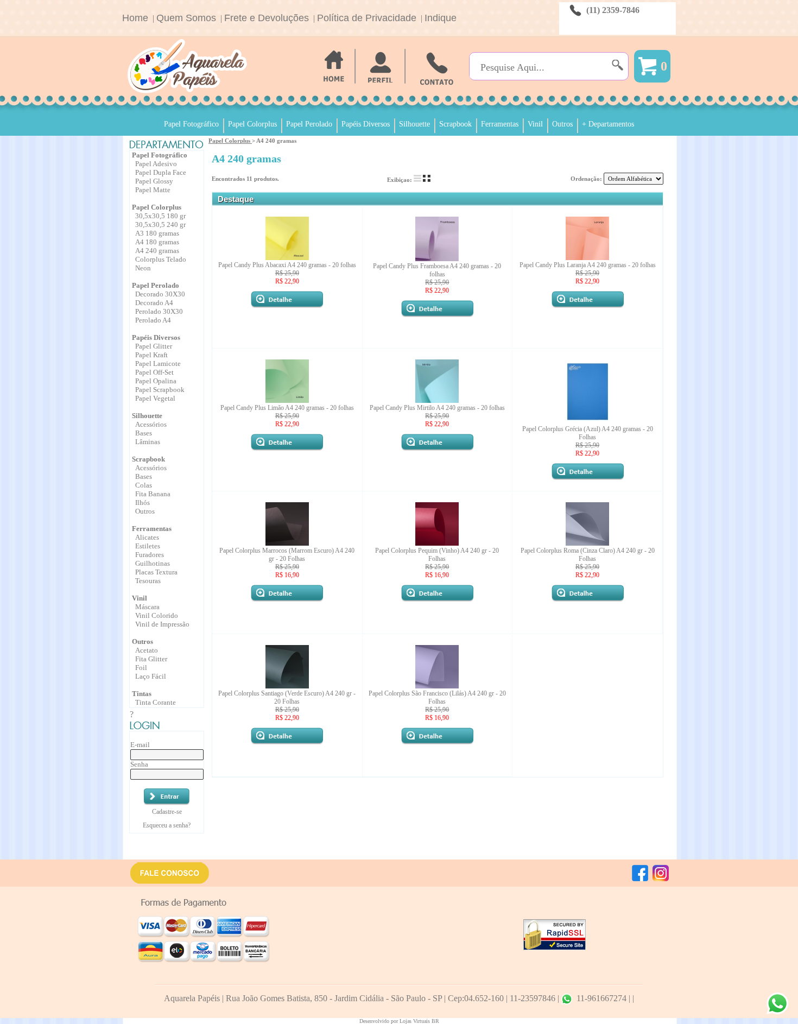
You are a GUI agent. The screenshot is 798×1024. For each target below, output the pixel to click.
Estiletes (147, 546)
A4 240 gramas (157, 250)
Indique (441, 17)
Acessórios (151, 424)
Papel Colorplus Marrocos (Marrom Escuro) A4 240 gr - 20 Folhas (286, 554)
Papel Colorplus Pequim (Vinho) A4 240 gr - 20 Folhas (437, 554)
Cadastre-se (167, 812)
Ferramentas (499, 123)
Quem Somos (186, 17)
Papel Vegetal (155, 398)
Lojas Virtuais (416, 1021)
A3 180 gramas (157, 233)
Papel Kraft (151, 355)
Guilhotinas (152, 563)
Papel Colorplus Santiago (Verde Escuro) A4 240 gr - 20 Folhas (287, 697)
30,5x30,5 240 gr (160, 224)
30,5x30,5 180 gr (160, 216)
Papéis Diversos (365, 123)
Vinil (535, 123)
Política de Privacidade (366, 17)
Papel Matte (152, 190)
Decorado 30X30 (160, 294)
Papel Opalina (155, 381)
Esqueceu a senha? (167, 825)
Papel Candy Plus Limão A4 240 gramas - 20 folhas (287, 408)
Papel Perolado (309, 123)
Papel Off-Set (154, 372)
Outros (562, 123)
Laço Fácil (150, 676)
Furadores (149, 555)
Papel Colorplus (252, 123)
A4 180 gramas (157, 242)
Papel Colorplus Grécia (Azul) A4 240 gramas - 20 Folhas (587, 433)
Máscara (147, 607)
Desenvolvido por (379, 1021)
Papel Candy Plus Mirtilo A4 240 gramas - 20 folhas (437, 408)
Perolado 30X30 (159, 311)
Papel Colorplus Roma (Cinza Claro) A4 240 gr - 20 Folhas (588, 554)
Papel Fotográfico (191, 123)
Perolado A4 (153, 320)
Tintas (141, 694)
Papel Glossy (154, 181)
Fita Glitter (151, 659)
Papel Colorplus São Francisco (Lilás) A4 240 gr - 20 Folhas (437, 697)
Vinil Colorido (156, 615)
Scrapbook (455, 123)
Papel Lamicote (158, 363)
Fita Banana (152, 494)
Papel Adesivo (156, 164)
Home (135, 17)
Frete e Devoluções (266, 17)
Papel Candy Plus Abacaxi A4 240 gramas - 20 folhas (287, 265)
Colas (143, 485)
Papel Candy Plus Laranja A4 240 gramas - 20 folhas (588, 265)
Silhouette (414, 123)
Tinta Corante (155, 702)
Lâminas (147, 442)
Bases (143, 433)
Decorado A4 (154, 303)
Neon (143, 268)
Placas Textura (156, 572)
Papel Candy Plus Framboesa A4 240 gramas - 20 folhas (437, 270)
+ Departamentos (608, 123)
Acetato (146, 650)
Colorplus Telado (160, 259)
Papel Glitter (153, 346)
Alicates (147, 537)
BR (435, 1021)
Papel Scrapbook (160, 389)
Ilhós (142, 502)
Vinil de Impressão (162, 624)
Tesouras (148, 581)
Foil (141, 667)
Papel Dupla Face (160, 172)
